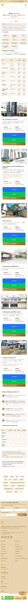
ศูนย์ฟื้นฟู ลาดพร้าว (20, 485)
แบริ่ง (11, 456)
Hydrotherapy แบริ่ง (10, 453)
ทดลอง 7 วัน (3, 560)
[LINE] (17, 1)
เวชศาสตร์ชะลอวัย (4, 558)
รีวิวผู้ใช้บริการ (17, 551)
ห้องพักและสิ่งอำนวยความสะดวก (21, 558)
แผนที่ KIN (13, 485)
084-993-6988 (18, 370)
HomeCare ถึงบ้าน (22, 27)
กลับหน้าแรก (14, 46)
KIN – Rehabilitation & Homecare (10, 119)
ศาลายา (21, 456)
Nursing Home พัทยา (19, 488)
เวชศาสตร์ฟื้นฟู (16, 122)
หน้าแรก (11, 21)
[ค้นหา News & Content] (26, 1)
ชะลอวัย (19, 360)
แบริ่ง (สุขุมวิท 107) (4, 572)
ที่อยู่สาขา (16, 491)
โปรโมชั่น (17, 553)
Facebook (15, 135)
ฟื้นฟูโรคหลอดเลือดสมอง (9, 27)
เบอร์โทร (11, 476)
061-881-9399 (9, 54)
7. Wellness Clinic (5, 43)
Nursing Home (12, 72)
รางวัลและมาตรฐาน (18, 548)
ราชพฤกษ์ (3, 80)
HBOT (2, 556)
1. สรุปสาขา (5, 35)
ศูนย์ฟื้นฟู (21, 479)
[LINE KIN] (2, 537)
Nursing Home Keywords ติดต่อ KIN (17, 482)
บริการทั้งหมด (17, 453)
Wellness (15, 360)
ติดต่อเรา (16, 560)
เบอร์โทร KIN (6, 485)
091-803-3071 (18, 128)
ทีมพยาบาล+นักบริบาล (12, 223)
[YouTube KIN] (11, 537)
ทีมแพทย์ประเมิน (10, 414)
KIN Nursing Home (7, 220)
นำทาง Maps (14, 143)
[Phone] (1, 1)
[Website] (13, 1)
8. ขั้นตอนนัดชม (14, 43)
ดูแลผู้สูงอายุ (16, 27)
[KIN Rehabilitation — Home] (3, 5)
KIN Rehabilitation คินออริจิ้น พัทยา (11, 266)
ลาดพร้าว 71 (4, 63)
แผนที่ (17, 476)
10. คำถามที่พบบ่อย (5, 47)
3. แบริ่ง (22, 35)
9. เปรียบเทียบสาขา (22, 43)
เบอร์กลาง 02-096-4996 (19, 130)
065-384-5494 (18, 320)
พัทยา (3, 76)
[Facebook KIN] (5, 537)
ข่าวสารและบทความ (19, 556)
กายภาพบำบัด (12, 172)
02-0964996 (4, 530)
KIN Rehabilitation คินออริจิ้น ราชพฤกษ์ (11, 312)
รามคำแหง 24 (3, 586)
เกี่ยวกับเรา (17, 544)
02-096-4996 (6, 32)
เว (20, 491)
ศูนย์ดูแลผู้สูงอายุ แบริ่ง (8, 488)
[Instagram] (16, 1)
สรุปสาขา (19, 395)
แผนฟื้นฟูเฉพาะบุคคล (16, 415)
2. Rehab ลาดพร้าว (14, 36)
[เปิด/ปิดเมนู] (25, 5)
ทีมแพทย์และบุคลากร (19, 546)
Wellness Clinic (12, 93)
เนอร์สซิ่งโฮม (18, 451)
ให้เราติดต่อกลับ (22, 514)
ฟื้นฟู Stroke (5, 122)
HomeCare (10, 122)
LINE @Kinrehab (21, 401)
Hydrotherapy (5, 28)
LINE (15, 194)
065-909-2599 (18, 183)
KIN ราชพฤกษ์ (9, 491)
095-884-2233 (18, 228)
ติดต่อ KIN (6, 476)
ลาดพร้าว (22, 476)
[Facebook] (14, 1)
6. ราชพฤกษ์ (23, 39)
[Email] (11, 1)
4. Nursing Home (5, 39)
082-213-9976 (18, 274)
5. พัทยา (14, 39)
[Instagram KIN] (8, 537)
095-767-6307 (22, 54)
